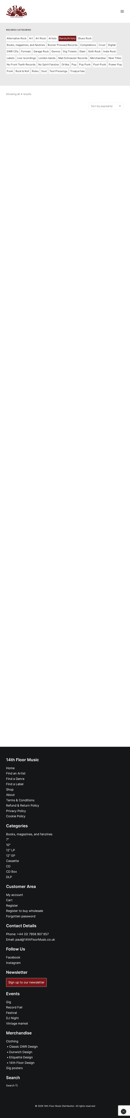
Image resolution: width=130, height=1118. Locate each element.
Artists (53, 38)
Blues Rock (85, 38)
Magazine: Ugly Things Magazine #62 (65, 532)
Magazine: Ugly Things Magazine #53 (65, 675)
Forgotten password (20, 916)
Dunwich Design (20, 1052)
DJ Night (12, 1018)
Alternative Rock (16, 38)
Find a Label (14, 784)
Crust (102, 45)
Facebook (13, 957)
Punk (10, 71)
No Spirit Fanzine (48, 64)
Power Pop (115, 64)
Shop (10, 789)
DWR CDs (12, 51)
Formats (26, 51)
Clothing (12, 1041)
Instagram (13, 963)
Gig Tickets (70, 51)
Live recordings (26, 58)
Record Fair (14, 1007)
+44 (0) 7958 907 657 (33, 934)
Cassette (12, 861)
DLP (9, 877)
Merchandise (98, 58)
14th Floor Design (22, 1062)
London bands (47, 58)
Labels (11, 58)
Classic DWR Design (23, 1046)
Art (31, 38)
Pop (74, 64)
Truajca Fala (77, 71)
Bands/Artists (67, 38)
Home (10, 768)
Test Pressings (58, 71)
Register (12, 905)
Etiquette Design (21, 1057)
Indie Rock (109, 51)
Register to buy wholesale (24, 911)
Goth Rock (94, 51)
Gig (8, 1002)
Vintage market (17, 1023)
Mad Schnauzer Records (73, 58)
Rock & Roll (22, 71)
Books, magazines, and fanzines (26, 45)
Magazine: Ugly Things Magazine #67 (65, 245)
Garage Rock (41, 51)
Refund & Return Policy (22, 805)
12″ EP (10, 855)
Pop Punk (85, 64)
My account (14, 895)
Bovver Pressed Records (63, 45)
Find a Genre (15, 779)
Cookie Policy (15, 816)
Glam (82, 51)
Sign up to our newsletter (26, 982)
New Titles (115, 58)
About (10, 795)
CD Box (11, 871)
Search (10, 1085)
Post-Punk (99, 64)
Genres (55, 51)
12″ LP (10, 850)
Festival (11, 1013)
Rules (35, 71)
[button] (122, 11)
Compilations (88, 45)
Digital (112, 45)
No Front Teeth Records (21, 64)
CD (8, 866)
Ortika (65, 64)
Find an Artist (16, 773)
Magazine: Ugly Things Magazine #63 (65, 388)
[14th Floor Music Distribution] (16, 11)
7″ (7, 839)
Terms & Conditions (20, 800)
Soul (44, 71)
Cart (9, 900)
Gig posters (14, 1068)
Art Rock (41, 38)
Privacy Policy (16, 811)
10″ (8, 845)
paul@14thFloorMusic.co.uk (35, 939)
